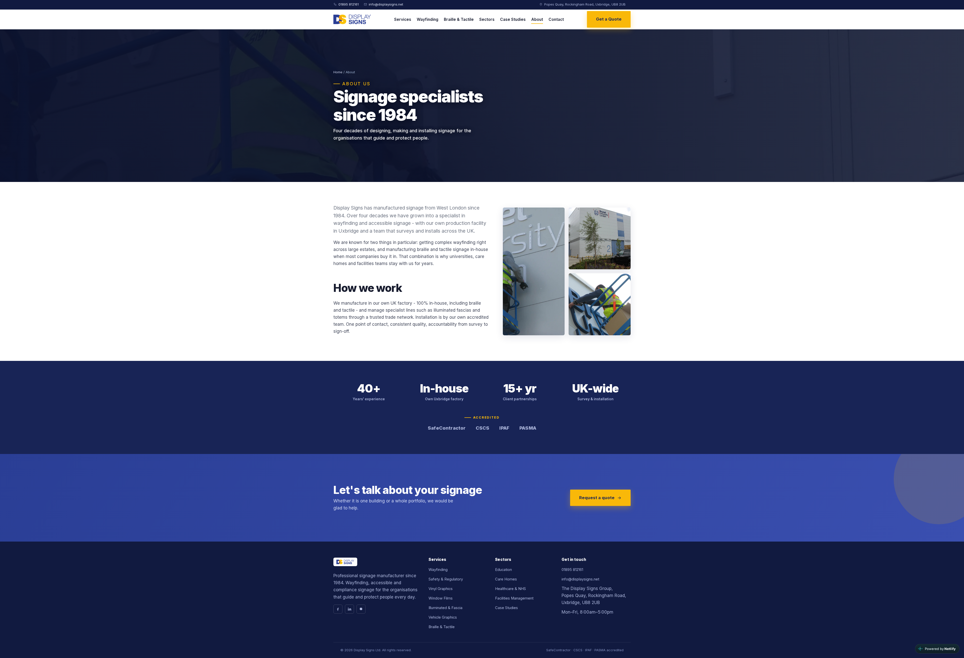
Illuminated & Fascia (445, 608)
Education (503, 569)
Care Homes (506, 579)
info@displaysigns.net (386, 4)
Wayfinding (427, 19)
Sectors (487, 19)
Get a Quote (609, 19)
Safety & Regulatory (446, 579)
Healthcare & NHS (510, 588)
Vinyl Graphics (441, 588)
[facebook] (337, 609)
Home (337, 72)
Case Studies (513, 19)
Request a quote (597, 497)
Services (402, 19)
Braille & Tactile (459, 19)
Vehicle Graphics (443, 617)
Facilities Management (514, 598)
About (537, 19)
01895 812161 (348, 4)
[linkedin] (349, 609)
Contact (556, 19)
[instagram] (361, 609)
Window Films (441, 598)
